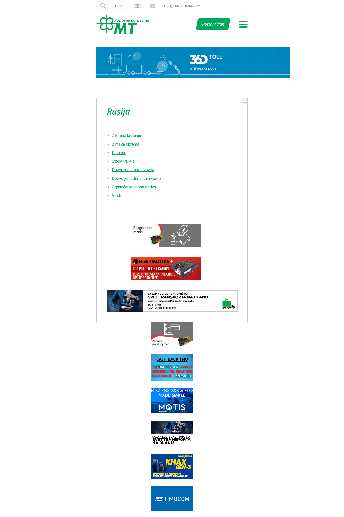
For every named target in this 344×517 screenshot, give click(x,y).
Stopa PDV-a (123, 161)
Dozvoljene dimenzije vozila (136, 178)
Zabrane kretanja (126, 135)
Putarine (119, 152)
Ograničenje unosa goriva (134, 187)
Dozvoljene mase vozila (133, 169)
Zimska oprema (125, 144)
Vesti (116, 195)
